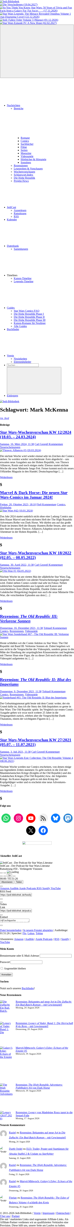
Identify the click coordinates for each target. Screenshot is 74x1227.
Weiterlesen (6, 477)
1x (9, 875)
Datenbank (13, 245)
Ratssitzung (20, 213)
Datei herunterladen (10, 930)
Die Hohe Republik (24, 177)
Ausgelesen (20, 210)
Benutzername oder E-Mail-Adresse (19, 955)
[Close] (1, 886)
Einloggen (12, 395)
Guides (11, 307)
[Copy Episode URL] (1, 914)
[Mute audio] (1, 876)
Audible (14, 888)
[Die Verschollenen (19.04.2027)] (19, 4)
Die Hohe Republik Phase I (29, 313)
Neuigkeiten (20, 358)
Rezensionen (21, 165)
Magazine (26, 153)
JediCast (11, 207)
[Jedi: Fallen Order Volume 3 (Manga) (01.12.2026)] (29, 19)
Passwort (5, 962)
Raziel (12, 1132)
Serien (24, 150)
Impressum (48, 1213)
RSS (16, 216)
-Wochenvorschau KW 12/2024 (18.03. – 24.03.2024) (35, 434)
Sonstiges (26, 162)
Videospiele (27, 156)
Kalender (12, 219)
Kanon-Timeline (22, 278)
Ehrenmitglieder (22, 361)
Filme (24, 147)
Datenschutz (63, 1213)
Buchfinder (13, 329)
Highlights (5, 507)
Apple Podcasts (28, 888)
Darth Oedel (15, 1148)
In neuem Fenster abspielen (38, 930)
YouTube (56, 888)
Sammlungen (21, 248)
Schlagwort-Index (23, 174)
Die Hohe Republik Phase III (29, 320)
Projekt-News (21, 180)
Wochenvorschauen (24, 171)
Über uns (5, 1216)
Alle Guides (20, 326)
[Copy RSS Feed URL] (1, 899)
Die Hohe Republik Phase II (29, 317)
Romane (25, 137)
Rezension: (29, 618)
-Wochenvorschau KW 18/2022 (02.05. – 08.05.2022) (35, 555)
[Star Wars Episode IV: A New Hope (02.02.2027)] (28, 23)
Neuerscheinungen (10, 447)
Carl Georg (41, 444)
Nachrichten (13, 105)
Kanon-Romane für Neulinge (30, 323)
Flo (38, 504)
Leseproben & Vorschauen (28, 168)
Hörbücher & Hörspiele (33, 159)
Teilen (19, 882)
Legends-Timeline (23, 281)
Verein (10, 355)
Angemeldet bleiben (14, 968)
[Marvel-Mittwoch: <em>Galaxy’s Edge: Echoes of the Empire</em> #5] (6, 1064)
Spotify (46, 888)
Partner (16, 1216)
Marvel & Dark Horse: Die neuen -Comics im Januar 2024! (33, 494)
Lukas (31, 933)
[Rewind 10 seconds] (4, 876)
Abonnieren (7, 882)
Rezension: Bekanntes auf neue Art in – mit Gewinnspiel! (44, 1003)
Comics (25, 140)
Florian (13, 1197)
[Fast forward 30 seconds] (14, 876)
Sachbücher (27, 144)
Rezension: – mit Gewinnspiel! (44, 1025)
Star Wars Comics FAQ (26, 310)
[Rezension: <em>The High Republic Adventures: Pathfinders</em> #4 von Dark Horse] (6, 1097)
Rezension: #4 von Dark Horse (39, 1086)
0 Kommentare (55, 444)
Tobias (47, 628)
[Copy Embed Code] (1, 925)
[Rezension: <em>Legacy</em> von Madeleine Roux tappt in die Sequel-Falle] (6, 1115)
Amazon (5, 888)
